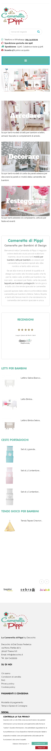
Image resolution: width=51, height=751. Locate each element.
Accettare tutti (39, 743)
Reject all (41, 748)
